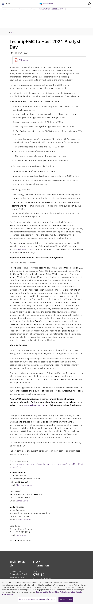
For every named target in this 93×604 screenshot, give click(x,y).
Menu (3, 3)
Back (13, 32)
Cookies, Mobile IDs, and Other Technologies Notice (55, 592)
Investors (12, 9)
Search (89, 3)
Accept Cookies (66, 599)
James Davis (22, 501)
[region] (46, 591)
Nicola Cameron (23, 520)
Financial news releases (27, 9)
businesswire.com (21, 464)
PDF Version (24, 60)
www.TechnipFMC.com (34, 405)
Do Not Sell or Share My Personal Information (37, 599)
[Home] (46, 3)
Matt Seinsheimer (24, 485)
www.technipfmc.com (22, 249)
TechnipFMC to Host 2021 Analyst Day (52, 9)
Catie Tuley (21, 535)
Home (4, 9)
